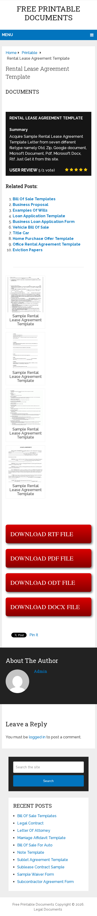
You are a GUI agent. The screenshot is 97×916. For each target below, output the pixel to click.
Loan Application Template (39, 216)
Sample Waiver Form (35, 874)
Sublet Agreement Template (42, 859)
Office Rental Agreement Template (47, 244)
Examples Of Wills (30, 210)
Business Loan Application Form (44, 221)
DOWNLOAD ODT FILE (42, 582)
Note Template (30, 852)
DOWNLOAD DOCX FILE (45, 607)
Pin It (33, 635)
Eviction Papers (28, 250)
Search (48, 781)
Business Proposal (30, 204)
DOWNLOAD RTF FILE (41, 534)
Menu (7, 35)
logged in (37, 737)
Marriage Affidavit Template (41, 838)
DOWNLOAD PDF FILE (41, 558)
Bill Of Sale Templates (34, 199)
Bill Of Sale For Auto (35, 845)
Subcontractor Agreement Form (45, 881)
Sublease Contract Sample (41, 867)
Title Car (21, 233)
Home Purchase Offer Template (43, 238)
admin (40, 671)
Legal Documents (48, 909)
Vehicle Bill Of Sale (31, 227)
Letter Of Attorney (33, 830)
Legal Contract (30, 823)
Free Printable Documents (48, 13)
